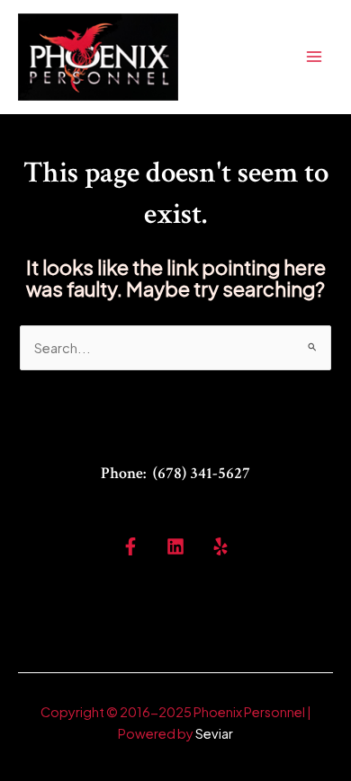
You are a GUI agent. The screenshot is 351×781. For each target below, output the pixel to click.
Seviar (214, 733)
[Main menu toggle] (314, 56)
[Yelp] (220, 546)
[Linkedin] (176, 546)
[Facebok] (130, 546)
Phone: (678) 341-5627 (175, 473)
